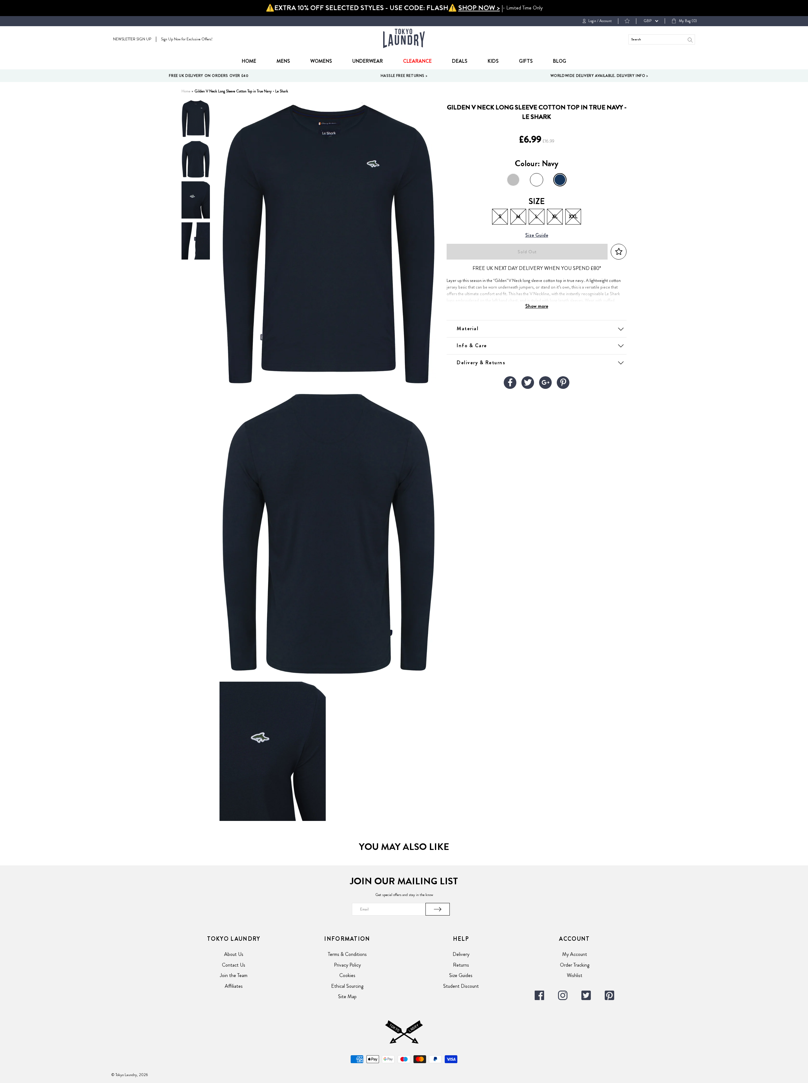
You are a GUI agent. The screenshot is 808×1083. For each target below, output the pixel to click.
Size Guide (536, 235)
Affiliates (234, 986)
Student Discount (461, 986)
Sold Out (527, 252)
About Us (233, 954)
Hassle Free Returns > (404, 76)
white (536, 179)
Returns (461, 965)
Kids (493, 61)
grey (513, 179)
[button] (618, 252)
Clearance (417, 61)
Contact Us (233, 965)
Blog (559, 61)
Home (249, 61)
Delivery (461, 954)
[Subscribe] (437, 909)
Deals (459, 61)
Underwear (367, 61)
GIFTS (526, 61)
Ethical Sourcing (347, 986)
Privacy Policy (347, 965)
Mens (283, 61)
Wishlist (574, 975)
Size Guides (460, 975)
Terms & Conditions (347, 954)
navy (560, 179)
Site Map (347, 996)
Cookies (347, 975)
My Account (574, 954)
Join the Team (233, 975)
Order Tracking (574, 965)
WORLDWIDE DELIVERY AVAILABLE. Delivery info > (599, 76)
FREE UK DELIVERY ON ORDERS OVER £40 (208, 76)
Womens (321, 61)
